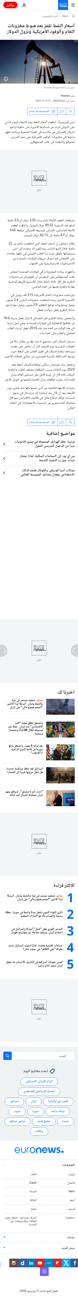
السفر (72, 1200)
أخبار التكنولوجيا (50, 16)
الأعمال (71, 1182)
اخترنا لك (66, 692)
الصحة (33, 1191)
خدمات (71, 1237)
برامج (34, 1209)
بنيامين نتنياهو (17, 1121)
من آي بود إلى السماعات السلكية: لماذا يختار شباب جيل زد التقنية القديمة (47, 458)
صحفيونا (70, 1217)
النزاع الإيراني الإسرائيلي (39, 1081)
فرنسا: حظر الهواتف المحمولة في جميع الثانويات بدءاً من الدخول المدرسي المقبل (45, 444)
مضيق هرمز (43, 1121)
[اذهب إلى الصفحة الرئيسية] (63, 5)
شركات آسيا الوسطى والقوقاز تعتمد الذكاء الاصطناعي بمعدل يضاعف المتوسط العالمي (48, 473)
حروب (17, 1111)
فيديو (71, 1209)
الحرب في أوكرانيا (58, 1101)
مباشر (10, 5)
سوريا (35, 1111)
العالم (34, 1174)
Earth (33, 1182)
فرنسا (65, 1121)
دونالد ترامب (58, 1111)
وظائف (39, 1131)
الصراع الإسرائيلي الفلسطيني (39, 1091)
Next (65, 16)
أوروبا (71, 1174)
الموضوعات (68, 1165)
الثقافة (33, 1200)
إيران (33, 1101)
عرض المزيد (68, 1248)
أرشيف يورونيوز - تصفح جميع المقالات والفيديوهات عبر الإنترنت (21, 1221)
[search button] (7, 1056)
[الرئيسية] (73, 16)
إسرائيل (14, 1101)
